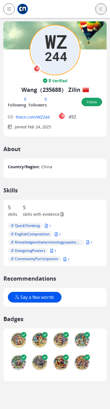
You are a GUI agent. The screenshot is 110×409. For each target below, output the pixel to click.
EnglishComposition (32, 234)
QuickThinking (27, 226)
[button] (9, 9)
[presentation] (36, 68)
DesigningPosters (30, 251)
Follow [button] (92, 102)
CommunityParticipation (36, 259)
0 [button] (25, 99)
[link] (22, 9)
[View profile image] (55, 49)
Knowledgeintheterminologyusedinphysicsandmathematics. (48, 242)
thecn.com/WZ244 (33, 117)
